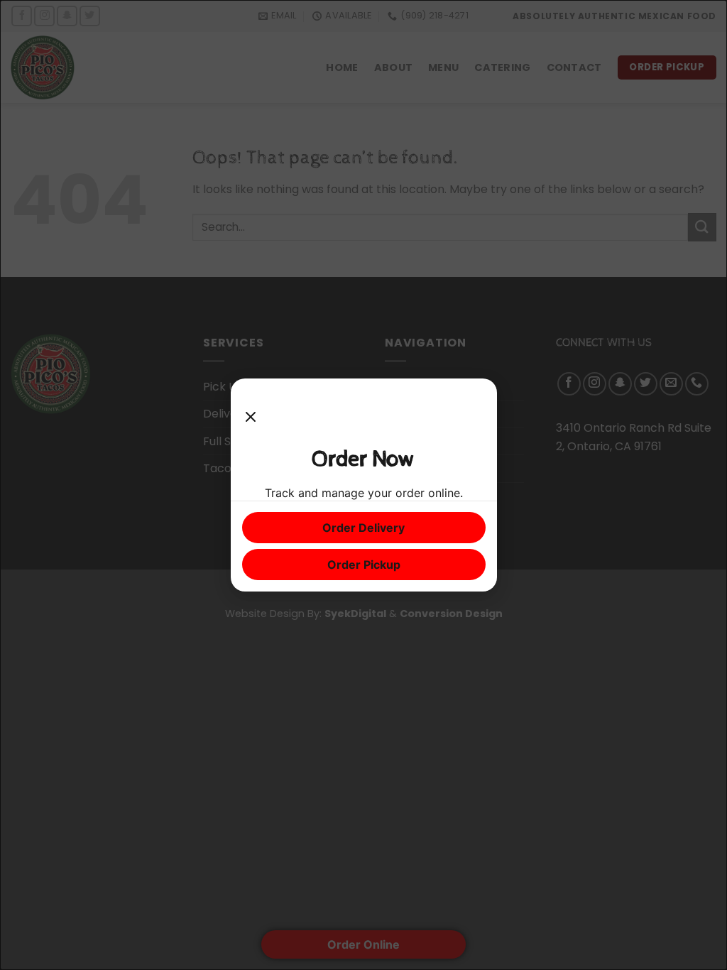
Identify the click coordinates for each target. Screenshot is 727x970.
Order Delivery (363, 528)
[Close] (250, 417)
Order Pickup (363, 564)
